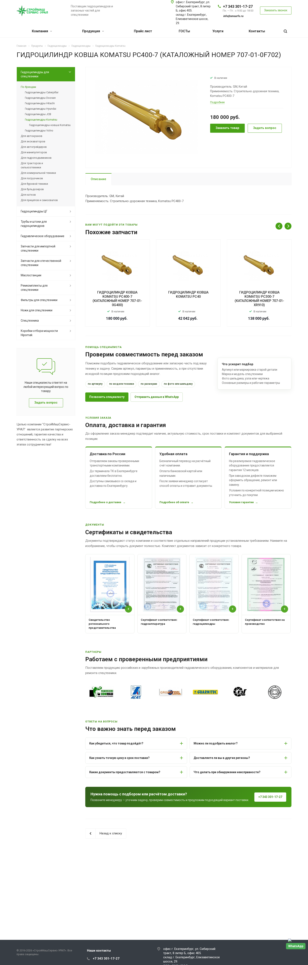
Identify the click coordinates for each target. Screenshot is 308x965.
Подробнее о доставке (105, 502)
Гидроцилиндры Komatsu (41, 119)
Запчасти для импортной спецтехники (38, 248)
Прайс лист (143, 31)
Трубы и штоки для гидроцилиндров (34, 223)
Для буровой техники (34, 183)
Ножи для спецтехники (36, 310)
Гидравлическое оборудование (42, 236)
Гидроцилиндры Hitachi (40, 103)
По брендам (28, 86)
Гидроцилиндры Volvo (39, 130)
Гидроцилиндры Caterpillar (41, 92)
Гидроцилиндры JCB (38, 114)
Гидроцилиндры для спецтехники (35, 74)
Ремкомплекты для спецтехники (34, 287)
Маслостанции (31, 275)
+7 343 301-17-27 (238, 6)
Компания (40, 31)
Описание (98, 179)
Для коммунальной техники (38, 172)
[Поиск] (285, 31)
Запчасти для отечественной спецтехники (41, 263)
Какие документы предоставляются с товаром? (124, 772)
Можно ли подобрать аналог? (216, 743)
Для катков (28, 194)
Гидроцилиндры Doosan (40, 97)
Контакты (257, 31)
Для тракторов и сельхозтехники (32, 165)
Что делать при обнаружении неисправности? (227, 772)
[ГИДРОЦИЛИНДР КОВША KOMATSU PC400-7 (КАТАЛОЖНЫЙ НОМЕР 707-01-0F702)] (146, 117)
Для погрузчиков (32, 178)
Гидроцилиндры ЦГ (34, 211)
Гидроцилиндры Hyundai (40, 108)
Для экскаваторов (33, 141)
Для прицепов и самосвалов (39, 200)
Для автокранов (31, 136)
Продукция (91, 31)
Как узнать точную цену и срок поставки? (119, 758)
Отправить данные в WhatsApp (157, 397)
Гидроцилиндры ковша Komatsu (50, 125)
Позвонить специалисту (106, 397)
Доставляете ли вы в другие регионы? (222, 758)
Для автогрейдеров (34, 146)
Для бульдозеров (32, 189)
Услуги (217, 31)
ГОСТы (184, 31)
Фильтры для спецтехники (39, 300)
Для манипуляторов (34, 152)
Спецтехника (30, 320)
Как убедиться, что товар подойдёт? (116, 743)
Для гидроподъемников (36, 157)
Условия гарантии (241, 502)
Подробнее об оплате (174, 502)
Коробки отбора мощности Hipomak (39, 333)
